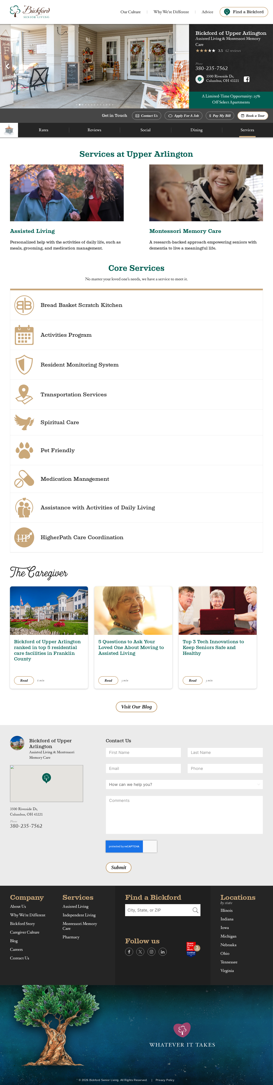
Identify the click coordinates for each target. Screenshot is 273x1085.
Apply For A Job (186, 116)
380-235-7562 (211, 69)
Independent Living (79, 915)
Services (247, 129)
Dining (196, 129)
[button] (7, 66)
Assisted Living (75, 906)
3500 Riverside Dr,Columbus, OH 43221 (26, 812)
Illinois (226, 910)
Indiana (226, 919)
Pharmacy (71, 937)
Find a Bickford (248, 12)
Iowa (224, 927)
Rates (43, 129)
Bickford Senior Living (30, 12)
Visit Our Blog (136, 707)
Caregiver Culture (24, 932)
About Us (18, 906)
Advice (207, 11)
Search (195, 910)
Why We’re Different (171, 11)
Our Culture (131, 11)
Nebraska (228, 945)
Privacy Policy (165, 1080)
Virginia (227, 970)
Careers (16, 949)
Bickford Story (22, 923)
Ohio (224, 953)
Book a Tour (255, 116)
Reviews (94, 129)
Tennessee (228, 962)
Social (145, 129)
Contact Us (149, 116)
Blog (14, 941)
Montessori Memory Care (80, 926)
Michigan (228, 936)
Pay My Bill (221, 116)
